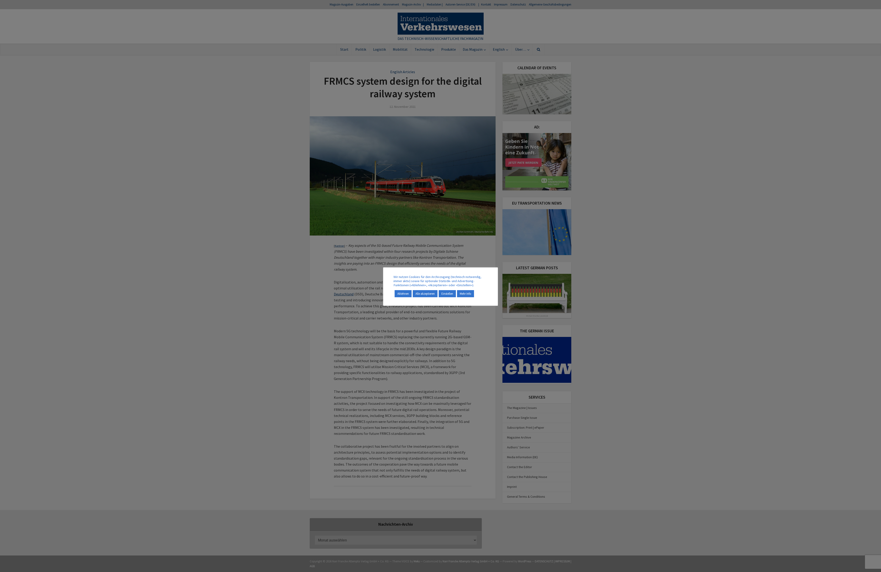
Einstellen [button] (447, 294)
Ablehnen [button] (403, 294)
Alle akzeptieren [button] (425, 294)
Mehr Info (465, 294)
